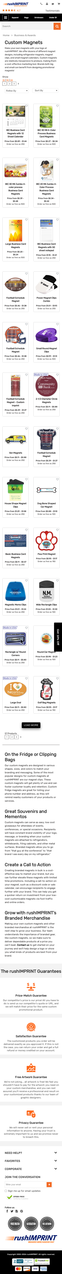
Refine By (11, 90)
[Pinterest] (21, 1211)
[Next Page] (18, 84)
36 (3, 80)
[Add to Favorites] (26, 106)
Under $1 (53, 18)
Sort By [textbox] (39, 90)
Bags (26, 18)
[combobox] (45, 90)
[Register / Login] (47, 4)
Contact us (23, 945)
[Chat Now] (53, 4)
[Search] (57, 26)
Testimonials (52, 10)
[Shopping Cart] (59, 4)
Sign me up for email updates (24, 1190)
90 (7, 80)
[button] (58, 637)
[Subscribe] (49, 1184)
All (11, 80)
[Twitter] (12, 1211)
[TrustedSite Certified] (17, 1197)
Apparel (15, 18)
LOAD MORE (31, 725)
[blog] (17, 1211)
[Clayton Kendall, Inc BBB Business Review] (23, 1264)
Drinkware (38, 18)
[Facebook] (7, 1211)
